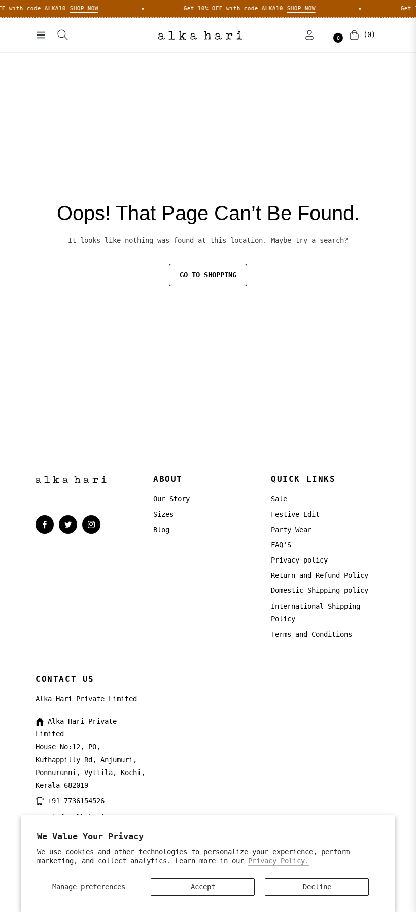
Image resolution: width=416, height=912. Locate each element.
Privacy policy (299, 560)
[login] (309, 35)
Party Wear (291, 529)
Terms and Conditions (311, 634)
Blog (161, 529)
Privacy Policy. (278, 861)
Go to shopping (208, 275)
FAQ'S (281, 545)
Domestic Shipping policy (319, 590)
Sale (279, 499)
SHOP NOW (79, 8)
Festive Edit (295, 514)
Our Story (171, 499)
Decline (317, 887)
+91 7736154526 (76, 801)
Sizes (163, 514)
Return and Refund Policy (319, 575)
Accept (203, 887)
